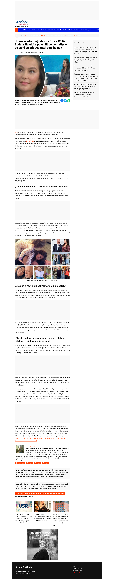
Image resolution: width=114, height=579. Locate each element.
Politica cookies (77, 568)
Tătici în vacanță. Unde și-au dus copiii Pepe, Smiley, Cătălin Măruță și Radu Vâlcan (85, 60)
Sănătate (43, 30)
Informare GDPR (77, 571)
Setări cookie (77, 573)
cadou (30, 463)
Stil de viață (26, 30)
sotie (46, 463)
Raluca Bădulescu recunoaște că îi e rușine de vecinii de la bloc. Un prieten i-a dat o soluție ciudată (85, 68)
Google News (35, 493)
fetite (38, 463)
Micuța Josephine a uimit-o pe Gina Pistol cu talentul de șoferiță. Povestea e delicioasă (84, 95)
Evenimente (51, 30)
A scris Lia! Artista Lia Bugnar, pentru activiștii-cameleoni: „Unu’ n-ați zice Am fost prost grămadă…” (85, 86)
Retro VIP (59, 30)
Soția (16, 132)
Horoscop (76, 30)
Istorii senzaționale (86, 30)
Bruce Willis (30, 141)
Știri (20, 30)
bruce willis (21, 463)
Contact (75, 566)
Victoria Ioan (19, 52)
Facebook (61, 493)
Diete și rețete (67, 30)
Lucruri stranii (35, 30)
